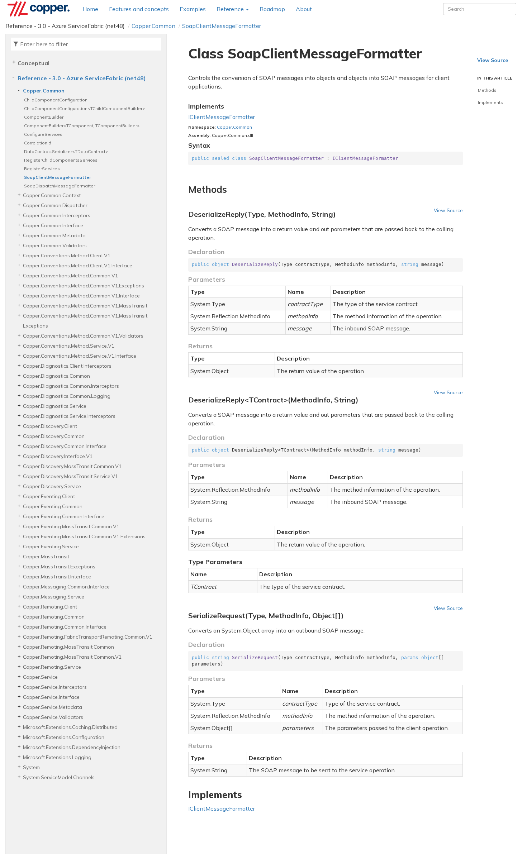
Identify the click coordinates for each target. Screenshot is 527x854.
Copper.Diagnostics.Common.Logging (66, 396)
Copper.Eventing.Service (51, 546)
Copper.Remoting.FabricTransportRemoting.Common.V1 (87, 637)
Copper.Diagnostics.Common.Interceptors (71, 386)
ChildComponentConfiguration (55, 99)
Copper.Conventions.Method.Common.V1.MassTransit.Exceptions (85, 321)
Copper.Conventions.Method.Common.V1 (70, 275)
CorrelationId (37, 142)
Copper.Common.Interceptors (56, 215)
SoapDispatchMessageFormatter (59, 186)
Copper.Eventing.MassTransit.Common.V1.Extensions (84, 536)
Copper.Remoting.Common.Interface (64, 627)
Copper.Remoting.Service (52, 667)
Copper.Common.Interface (53, 225)
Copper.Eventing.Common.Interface (63, 516)
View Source (448, 210)
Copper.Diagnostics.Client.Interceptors (67, 366)
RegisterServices (42, 168)
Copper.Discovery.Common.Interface (64, 446)
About (304, 9)
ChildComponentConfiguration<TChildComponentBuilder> (84, 108)
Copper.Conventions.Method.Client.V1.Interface (77, 265)
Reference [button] (231, 9)
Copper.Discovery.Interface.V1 (57, 456)
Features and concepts (139, 9)
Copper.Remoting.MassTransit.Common (68, 647)
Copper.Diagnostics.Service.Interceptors (69, 416)
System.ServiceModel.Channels (59, 777)
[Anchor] (184, 189)
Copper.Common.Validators (55, 245)
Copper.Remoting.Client (50, 606)
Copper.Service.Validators (53, 717)
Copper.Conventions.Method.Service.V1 (68, 346)
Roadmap (272, 9)
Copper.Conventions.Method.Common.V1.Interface (81, 295)
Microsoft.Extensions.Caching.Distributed (70, 727)
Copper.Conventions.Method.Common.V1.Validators (83, 336)
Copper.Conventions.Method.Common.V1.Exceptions (83, 285)
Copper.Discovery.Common (54, 436)
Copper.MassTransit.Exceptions (59, 566)
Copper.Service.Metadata (52, 707)
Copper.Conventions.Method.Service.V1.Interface (79, 356)
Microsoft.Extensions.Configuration (63, 737)
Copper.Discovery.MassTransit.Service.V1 (70, 476)
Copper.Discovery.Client (50, 426)
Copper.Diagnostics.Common (56, 376)
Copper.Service (40, 677)
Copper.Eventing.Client (49, 496)
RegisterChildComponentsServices (61, 160)
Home (90, 9)
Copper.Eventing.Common (52, 506)
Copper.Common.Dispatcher (55, 205)
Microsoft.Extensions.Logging (57, 757)
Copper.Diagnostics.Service (54, 406)
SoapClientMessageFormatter (221, 25)
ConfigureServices (43, 134)
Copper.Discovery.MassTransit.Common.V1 (72, 466)
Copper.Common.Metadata (54, 235)
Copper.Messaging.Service (53, 596)
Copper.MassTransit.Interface (57, 576)
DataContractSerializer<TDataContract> (66, 151)
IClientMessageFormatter (221, 116)
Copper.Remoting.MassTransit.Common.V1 (72, 657)
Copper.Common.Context (52, 195)
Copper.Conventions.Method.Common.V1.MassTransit (85, 305)
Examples (193, 9)
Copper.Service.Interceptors (55, 687)
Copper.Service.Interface (51, 697)
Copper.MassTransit (46, 556)
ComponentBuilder (43, 117)
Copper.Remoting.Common (54, 617)
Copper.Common (153, 25)
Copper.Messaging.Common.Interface (66, 586)
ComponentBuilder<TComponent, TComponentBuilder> (82, 125)
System (31, 767)
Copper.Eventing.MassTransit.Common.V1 (71, 526)
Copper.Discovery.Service (52, 486)
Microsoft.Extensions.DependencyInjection (71, 747)
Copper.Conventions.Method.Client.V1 (66, 255)
